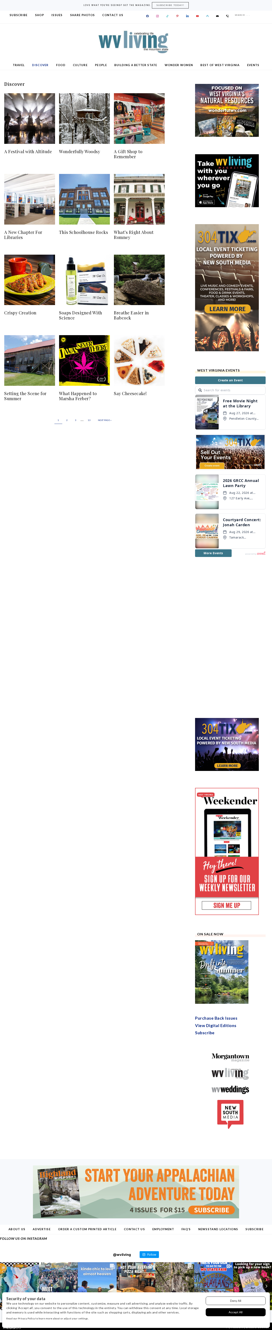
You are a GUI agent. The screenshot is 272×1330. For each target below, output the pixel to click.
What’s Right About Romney (133, 234)
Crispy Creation (20, 312)
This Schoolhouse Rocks (83, 232)
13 (89, 420)
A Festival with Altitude (28, 151)
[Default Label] (167, 16)
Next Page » (105, 420)
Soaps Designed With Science (80, 315)
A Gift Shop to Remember (128, 154)
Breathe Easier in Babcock (131, 315)
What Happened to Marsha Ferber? (78, 395)
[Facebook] (147, 16)
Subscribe (205, 1032)
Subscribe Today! (170, 5)
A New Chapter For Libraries (23, 234)
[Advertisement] (227, 637)
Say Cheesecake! (130, 393)
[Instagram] (157, 16)
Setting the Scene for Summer (25, 395)
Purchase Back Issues (216, 1018)
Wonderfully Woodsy (79, 151)
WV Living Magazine (136, 42)
